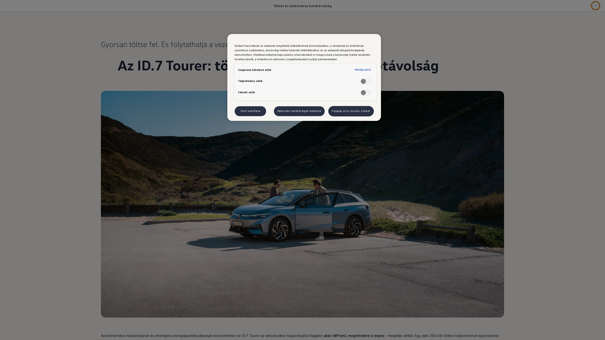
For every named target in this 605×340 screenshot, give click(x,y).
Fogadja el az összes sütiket (351, 111)
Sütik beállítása (250, 111)
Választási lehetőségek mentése (299, 111)
